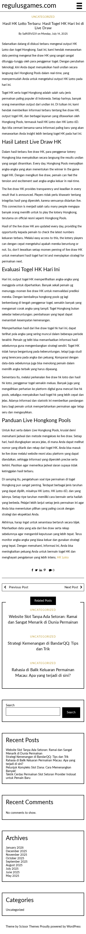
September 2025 (17, 861)
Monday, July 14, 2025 (54, 34)
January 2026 (15, 847)
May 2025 (12, 876)
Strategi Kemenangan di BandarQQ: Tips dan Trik (37, 757)
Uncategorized (43, 17)
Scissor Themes (29, 926)
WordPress (74, 926)
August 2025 (14, 865)
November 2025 (16, 854)
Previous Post (18, 587)
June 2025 (13, 872)
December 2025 (16, 851)
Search (10, 705)
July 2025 (12, 868)
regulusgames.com (29, 6)
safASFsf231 (29, 34)
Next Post (71, 587)
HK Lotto (63, 557)
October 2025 (15, 858)
